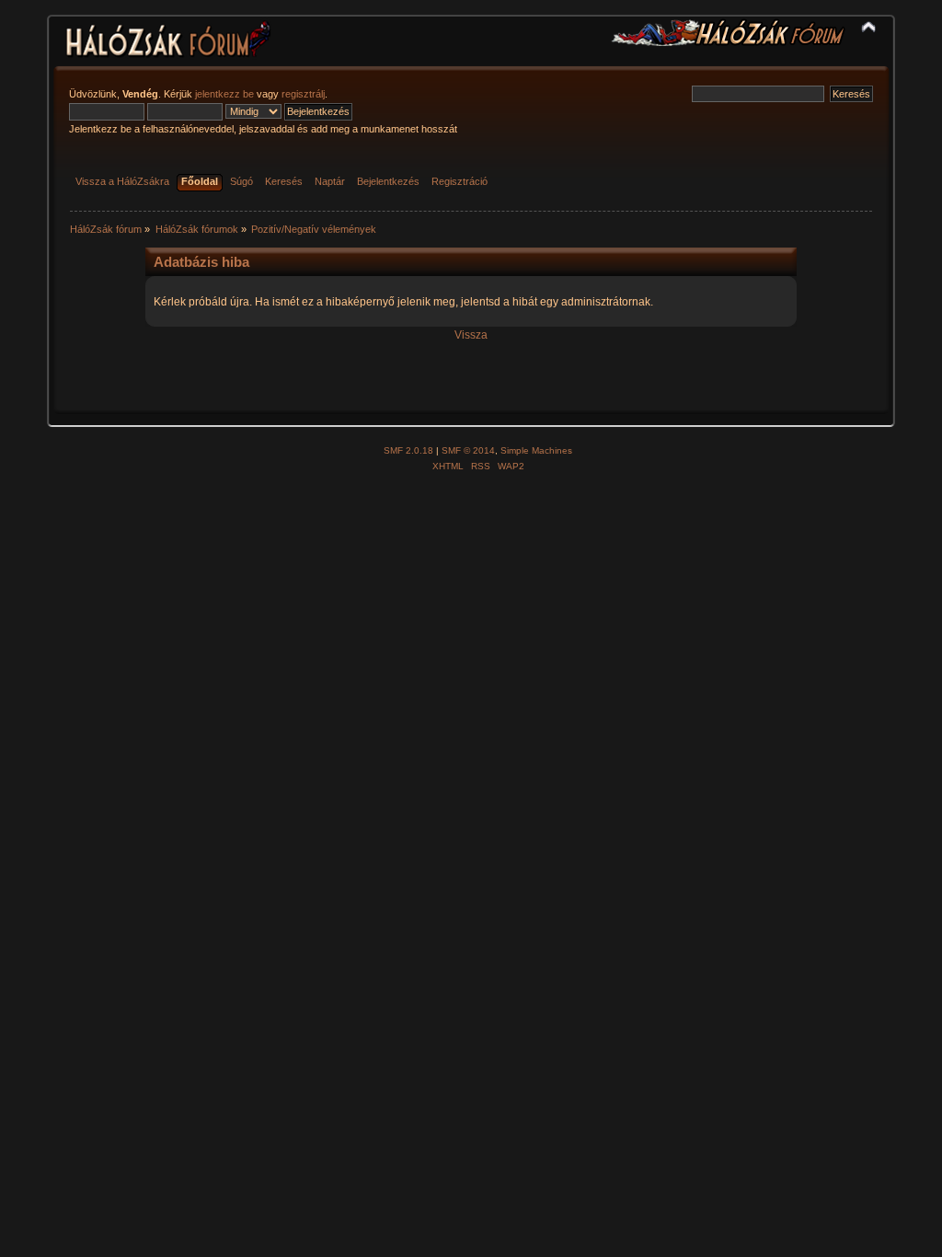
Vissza (471, 335)
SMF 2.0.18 (408, 450)
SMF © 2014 (468, 450)
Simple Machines (536, 450)
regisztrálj (303, 93)
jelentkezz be (224, 93)
